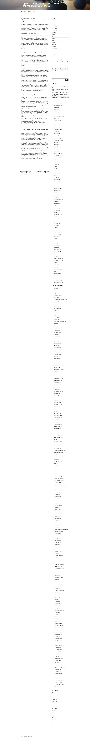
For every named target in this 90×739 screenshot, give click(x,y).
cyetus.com (56, 238)
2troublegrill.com (57, 581)
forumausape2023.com (58, 269)
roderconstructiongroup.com (58, 332)
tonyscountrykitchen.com (58, 417)
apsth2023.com (56, 275)
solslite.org (56, 599)
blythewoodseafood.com (58, 426)
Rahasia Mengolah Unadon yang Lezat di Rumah (60, 92)
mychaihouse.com (57, 420)
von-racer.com (56, 376)
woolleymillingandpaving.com (60, 577)
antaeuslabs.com (57, 155)
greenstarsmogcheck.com (58, 365)
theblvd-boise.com (57, 225)
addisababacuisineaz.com (59, 684)
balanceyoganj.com (57, 133)
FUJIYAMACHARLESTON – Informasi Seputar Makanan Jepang (40, 4)
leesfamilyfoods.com (57, 232)
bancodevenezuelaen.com (58, 114)
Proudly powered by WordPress (26, 736)
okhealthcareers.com (57, 101)
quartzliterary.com (57, 389)
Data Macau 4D (54, 701)
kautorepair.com (56, 352)
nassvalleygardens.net (58, 662)
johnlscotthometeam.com (58, 214)
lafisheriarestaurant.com (58, 406)
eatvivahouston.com (58, 507)
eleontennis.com (56, 236)
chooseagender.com (57, 120)
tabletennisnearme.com (58, 461)
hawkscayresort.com (57, 336)
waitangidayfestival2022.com (59, 280)
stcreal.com (56, 168)
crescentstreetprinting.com (59, 490)
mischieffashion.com (57, 219)
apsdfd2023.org (56, 267)
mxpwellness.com (58, 592)
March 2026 (54, 20)
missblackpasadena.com (59, 531)
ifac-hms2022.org (57, 317)
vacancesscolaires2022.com (58, 282)
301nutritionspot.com (58, 634)
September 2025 (54, 30)
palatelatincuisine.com (58, 503)
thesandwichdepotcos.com (58, 197)
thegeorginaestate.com (58, 424)
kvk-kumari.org (57, 678)
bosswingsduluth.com (57, 413)
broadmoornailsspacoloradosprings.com (61, 529)
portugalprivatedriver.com (58, 374)
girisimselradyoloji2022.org (58, 308)
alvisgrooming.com (57, 422)
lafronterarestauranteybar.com (60, 564)
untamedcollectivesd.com (59, 590)
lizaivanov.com (57, 498)
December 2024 (54, 48)
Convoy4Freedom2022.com (58, 260)
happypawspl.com (57, 367)
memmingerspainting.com (58, 194)
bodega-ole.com (57, 654)
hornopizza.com (57, 492)
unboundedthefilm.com (58, 105)
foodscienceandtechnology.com (60, 680)
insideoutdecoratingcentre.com (59, 208)
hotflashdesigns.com (57, 201)
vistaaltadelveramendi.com (59, 480)
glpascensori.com (58, 573)
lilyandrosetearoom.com (59, 566)
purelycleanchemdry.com (58, 157)
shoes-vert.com (56, 345)
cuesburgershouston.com (59, 484)
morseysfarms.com (57, 446)
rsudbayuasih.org (58, 669)
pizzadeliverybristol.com (58, 363)
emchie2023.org (56, 306)
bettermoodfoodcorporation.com (59, 116)
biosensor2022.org (57, 312)
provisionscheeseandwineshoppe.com (60, 299)
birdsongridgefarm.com (59, 640)
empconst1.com (56, 186)
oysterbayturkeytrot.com (59, 562)
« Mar (55, 73)
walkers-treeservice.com (59, 586)
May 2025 (53, 38)
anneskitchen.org (58, 533)
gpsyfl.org (55, 468)
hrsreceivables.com (57, 184)
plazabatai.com (56, 334)
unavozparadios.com (57, 343)
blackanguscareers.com (59, 651)
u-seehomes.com (57, 216)
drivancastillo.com (58, 612)
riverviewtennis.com (57, 448)
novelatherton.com (58, 660)
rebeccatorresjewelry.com (58, 173)
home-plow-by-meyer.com (59, 501)
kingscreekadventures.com (58, 153)
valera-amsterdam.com (59, 643)
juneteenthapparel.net (58, 673)
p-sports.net (57, 520)
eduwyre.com (56, 221)
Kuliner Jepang (23, 11)
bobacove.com (56, 430)
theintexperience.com (57, 103)
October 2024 (54, 52)
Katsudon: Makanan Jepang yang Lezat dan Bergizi (60, 97)
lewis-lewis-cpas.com (57, 234)
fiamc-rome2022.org (57, 402)
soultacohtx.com (56, 465)
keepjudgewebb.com (58, 608)
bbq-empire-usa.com (57, 454)
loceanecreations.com (58, 638)
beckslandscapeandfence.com (60, 478)
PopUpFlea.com (56, 170)
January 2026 (54, 24)
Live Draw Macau (55, 697)
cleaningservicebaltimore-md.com (60, 476)
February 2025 (54, 44)
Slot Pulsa (53, 712)
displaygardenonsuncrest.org (58, 452)
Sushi (34, 11)
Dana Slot (53, 706)
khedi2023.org (56, 301)
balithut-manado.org (57, 249)
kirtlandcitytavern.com (58, 632)
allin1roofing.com (58, 606)
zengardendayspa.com (58, 551)
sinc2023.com (56, 293)
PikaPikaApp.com (57, 146)
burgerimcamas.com (58, 686)
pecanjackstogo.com (58, 549)
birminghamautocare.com (58, 415)
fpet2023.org (56, 227)
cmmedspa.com (57, 614)
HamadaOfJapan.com (57, 149)
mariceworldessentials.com (58, 404)
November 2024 (54, 50)
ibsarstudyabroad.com (57, 326)
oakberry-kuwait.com (57, 387)
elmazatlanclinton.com (57, 356)
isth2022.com (56, 288)
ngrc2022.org (56, 230)
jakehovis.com (56, 411)
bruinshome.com (58, 557)
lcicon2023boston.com (58, 278)
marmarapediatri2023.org (58, 304)
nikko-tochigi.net (57, 621)
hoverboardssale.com (57, 122)
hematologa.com (58, 496)
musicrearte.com (57, 444)
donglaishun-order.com (57, 400)
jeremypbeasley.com (57, 195)
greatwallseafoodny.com (59, 512)
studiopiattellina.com (57, 393)
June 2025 (53, 36)
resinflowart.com (58, 518)
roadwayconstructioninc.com (59, 435)
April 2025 (53, 40)
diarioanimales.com (57, 339)
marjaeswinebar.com (57, 354)
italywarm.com (57, 675)
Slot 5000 (53, 694)
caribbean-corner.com (58, 623)
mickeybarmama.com (57, 433)
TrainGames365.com (57, 136)
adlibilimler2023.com (57, 245)
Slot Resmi (53, 715)
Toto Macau (54, 721)
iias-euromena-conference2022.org (60, 321)
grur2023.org (56, 262)
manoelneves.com (57, 127)
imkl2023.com (56, 271)
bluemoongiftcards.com (59, 625)
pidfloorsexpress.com (57, 112)
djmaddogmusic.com (58, 603)
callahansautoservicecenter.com (59, 369)
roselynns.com (56, 131)
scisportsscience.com (58, 682)
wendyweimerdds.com (57, 181)
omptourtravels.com (58, 665)
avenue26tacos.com (58, 525)
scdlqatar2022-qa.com (57, 295)
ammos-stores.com (58, 636)
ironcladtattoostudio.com (59, 555)
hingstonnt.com (56, 118)
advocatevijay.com (57, 243)
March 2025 (54, 42)
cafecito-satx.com (58, 546)
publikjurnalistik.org (58, 671)
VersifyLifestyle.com (57, 151)
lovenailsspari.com (57, 385)
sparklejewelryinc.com (58, 553)
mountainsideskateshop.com (60, 630)
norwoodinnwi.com (58, 647)
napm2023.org (56, 265)
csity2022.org (56, 325)
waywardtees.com (57, 111)
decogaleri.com (56, 341)
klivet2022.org (56, 315)
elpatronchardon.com (57, 398)
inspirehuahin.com (57, 192)
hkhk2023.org (56, 264)
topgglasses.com (58, 527)
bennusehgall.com (57, 328)
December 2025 (54, 26)
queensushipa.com (57, 179)
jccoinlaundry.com (57, 350)
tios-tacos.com (57, 544)
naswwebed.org (56, 247)
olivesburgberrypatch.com (59, 568)
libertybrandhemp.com (58, 645)
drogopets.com (56, 457)
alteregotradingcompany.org (58, 251)
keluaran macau (54, 708)
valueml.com (56, 171)
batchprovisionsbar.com (58, 441)
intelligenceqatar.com (57, 144)
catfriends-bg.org (57, 107)
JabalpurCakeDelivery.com (58, 140)
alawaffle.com (57, 538)
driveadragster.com (58, 494)
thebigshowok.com (58, 509)
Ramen (29, 11)
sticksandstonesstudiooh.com (60, 584)
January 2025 (54, 46)
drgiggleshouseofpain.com (58, 199)
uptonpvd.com (57, 579)
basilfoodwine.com (58, 619)
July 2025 (53, 34)
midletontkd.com (58, 616)
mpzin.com (56, 166)
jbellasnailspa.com (57, 419)
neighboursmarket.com (59, 649)
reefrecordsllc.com (58, 536)
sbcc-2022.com (56, 256)
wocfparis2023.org (57, 291)
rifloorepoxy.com (57, 575)
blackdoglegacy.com (58, 505)
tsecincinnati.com (57, 330)
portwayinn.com (57, 601)
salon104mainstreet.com (58, 380)
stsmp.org (55, 125)
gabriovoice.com (57, 516)
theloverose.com (58, 514)
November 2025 (54, 28)
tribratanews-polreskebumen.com (60, 667)
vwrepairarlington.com (58, 474)
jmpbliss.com (56, 175)
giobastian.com (57, 571)
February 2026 (54, 22)
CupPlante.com (56, 164)
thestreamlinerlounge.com (59, 656)
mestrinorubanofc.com (59, 658)
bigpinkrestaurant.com (57, 190)
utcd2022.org (56, 310)
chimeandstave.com (58, 511)
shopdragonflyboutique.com (58, 437)
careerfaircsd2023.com (58, 273)
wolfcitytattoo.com (58, 560)
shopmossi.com (57, 588)
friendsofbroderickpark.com (58, 391)
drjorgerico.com (56, 177)
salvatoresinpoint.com (57, 210)
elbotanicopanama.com (58, 347)
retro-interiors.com (57, 223)
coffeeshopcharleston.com (58, 378)
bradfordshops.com (57, 240)
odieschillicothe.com (57, 360)
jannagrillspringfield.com (58, 395)
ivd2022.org (56, 323)
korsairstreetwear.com (58, 522)
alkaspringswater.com (57, 382)
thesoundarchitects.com (59, 605)
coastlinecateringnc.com (59, 482)
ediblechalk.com (56, 459)
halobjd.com (56, 142)
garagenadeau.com (57, 203)
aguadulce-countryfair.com (58, 409)
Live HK (53, 692)
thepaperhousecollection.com (60, 595)
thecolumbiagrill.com (57, 297)
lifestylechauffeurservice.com (59, 205)
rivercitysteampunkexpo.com (60, 627)
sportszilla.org (56, 439)
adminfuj (33, 18)
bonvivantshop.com (57, 162)
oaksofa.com (56, 463)
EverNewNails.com (57, 206)
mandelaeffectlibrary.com (58, 129)
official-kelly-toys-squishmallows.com (60, 450)
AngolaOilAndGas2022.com (58, 258)
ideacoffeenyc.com (57, 358)
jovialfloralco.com (57, 212)
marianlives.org (56, 109)
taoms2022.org (56, 319)
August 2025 (54, 32)
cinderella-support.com (58, 188)
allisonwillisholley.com (58, 597)
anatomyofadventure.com (59, 610)
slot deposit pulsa (40, 139)
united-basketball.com (58, 542)
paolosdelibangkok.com (58, 428)
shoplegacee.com (57, 160)
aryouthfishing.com (58, 540)
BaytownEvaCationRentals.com (59, 138)
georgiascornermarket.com (58, 371)
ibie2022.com (56, 254)
